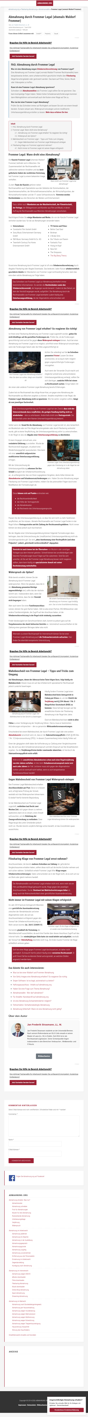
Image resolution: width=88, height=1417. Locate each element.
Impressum (22, 1405)
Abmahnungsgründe (19, 1247)
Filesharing (71, 76)
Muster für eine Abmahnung (21, 1213)
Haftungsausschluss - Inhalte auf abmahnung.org (32, 984)
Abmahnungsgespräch (19, 1243)
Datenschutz (31, 1405)
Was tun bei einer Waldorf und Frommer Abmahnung (33, 972)
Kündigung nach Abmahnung (22, 1266)
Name (11, 1140)
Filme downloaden (18, 1280)
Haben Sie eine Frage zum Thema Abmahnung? (31, 989)
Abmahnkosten (15, 478)
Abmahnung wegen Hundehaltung (23, 1311)
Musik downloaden (18, 1287)
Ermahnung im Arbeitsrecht (21, 1259)
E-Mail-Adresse (14, 1150)
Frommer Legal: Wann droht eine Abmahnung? (30, 130)
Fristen (56, 355)
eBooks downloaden (19, 1277)
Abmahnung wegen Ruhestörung (23, 1320)
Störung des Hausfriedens (21, 1330)
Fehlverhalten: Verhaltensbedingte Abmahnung (31, 1005)
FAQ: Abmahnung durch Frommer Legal (27, 127)
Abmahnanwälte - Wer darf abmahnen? (28, 993)
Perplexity (48, 33)
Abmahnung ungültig (19, 1250)
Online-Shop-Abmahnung (20, 1290)
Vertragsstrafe (64, 415)
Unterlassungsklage (18, 1219)
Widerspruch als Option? (27, 136)
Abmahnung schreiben (19, 1206)
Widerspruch (16, 1226)
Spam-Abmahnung (18, 1293)
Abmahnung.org (44, 3)
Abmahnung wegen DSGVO (21, 1274)
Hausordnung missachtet (20, 1327)
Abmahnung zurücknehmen (21, 1253)
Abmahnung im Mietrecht (17, 1301)
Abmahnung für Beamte (20, 1237)
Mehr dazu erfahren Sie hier (57, 112)
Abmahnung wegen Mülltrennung (23, 1317)
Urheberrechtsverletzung (47, 69)
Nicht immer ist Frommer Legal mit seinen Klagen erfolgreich (40, 148)
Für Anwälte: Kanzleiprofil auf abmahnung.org (31, 997)
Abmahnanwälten (29, 91)
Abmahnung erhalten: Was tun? (19, 1200)
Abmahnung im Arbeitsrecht (18, 1231)
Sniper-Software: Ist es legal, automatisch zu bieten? (33, 980)
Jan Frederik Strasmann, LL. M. (20, 25)
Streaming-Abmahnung (20, 1296)
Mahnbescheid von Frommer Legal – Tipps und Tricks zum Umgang (38, 139)
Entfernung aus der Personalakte (23, 1256)
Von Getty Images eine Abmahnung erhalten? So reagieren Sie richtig (40, 976)
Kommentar (13, 1114)
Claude (56, 33)
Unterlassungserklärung (48, 435)
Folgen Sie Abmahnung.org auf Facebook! (30, 1176)
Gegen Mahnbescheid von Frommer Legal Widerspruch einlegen (42, 142)
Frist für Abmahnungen (20, 1210)
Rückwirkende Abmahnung (21, 1216)
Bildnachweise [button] (44, 1056)
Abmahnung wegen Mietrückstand (23, 1314)
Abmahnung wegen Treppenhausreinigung (26, 1324)
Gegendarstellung (18, 1262)
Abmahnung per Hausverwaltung (23, 1308)
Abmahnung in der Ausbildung (22, 1240)
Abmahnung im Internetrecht (18, 1271)
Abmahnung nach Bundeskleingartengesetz (26, 1304)
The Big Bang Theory (58, 255)
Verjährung (49, 701)
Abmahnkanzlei (15, 735)
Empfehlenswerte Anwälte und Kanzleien (22, 1335)
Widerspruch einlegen (51, 340)
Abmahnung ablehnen (19, 1234)
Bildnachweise (42, 1405)
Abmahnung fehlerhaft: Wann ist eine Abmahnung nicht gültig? (37, 1009)
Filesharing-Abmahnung (20, 1283)
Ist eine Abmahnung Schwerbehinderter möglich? (32, 1001)
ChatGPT (38, 33)
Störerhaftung (26, 940)
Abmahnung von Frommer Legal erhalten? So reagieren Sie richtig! (42, 133)
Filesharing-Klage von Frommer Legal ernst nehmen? (32, 145)
